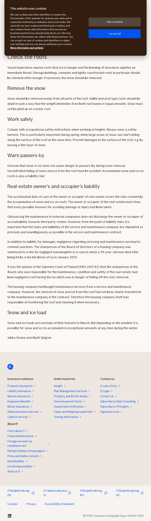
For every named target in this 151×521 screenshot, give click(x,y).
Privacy (31, 504)
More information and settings (26, 47)
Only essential (115, 21)
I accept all (114, 33)
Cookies (12, 504)
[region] (75, 28)
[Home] (10, 367)
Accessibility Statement (59, 504)
